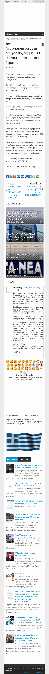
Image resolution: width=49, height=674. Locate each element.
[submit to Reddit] (33, 176)
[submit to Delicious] (26, 176)
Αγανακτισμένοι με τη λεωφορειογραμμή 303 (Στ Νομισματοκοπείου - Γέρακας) (23, 55)
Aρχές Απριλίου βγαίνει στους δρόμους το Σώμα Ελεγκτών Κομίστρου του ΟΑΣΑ (27, 637)
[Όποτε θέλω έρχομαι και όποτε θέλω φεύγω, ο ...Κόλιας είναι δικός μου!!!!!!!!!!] (10, 522)
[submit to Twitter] (11, 176)
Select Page (38, 2)
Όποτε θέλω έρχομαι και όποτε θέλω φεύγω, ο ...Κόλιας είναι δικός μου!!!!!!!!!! (27, 517)
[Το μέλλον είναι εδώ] (10, 543)
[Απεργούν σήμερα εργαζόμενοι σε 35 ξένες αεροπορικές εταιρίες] (10, 473)
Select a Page (12, 34)
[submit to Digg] (22, 176)
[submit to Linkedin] (29, 176)
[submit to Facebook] (7, 176)
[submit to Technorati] (37, 176)
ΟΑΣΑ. (8, 44)
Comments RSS (38, 672)
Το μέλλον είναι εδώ (23, 535)
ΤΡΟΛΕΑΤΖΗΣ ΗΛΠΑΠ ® (26, 668)
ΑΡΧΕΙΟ (24, 459)
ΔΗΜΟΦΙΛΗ (12, 459)
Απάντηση (17, 355)
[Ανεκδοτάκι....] (10, 581)
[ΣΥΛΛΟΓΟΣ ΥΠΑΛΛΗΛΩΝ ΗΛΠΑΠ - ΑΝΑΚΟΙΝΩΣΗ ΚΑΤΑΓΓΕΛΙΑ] (10, 509)
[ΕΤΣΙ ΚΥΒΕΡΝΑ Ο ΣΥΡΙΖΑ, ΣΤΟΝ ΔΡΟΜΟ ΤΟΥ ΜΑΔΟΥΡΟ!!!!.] (10, 489)
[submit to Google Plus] (14, 176)
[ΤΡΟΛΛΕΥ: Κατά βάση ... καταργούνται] (10, 561)
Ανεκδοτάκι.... (20, 574)
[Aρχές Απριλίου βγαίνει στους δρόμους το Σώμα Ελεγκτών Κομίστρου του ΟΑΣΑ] (10, 643)
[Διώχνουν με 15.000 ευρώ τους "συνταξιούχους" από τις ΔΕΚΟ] (10, 625)
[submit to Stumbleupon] (18, 176)
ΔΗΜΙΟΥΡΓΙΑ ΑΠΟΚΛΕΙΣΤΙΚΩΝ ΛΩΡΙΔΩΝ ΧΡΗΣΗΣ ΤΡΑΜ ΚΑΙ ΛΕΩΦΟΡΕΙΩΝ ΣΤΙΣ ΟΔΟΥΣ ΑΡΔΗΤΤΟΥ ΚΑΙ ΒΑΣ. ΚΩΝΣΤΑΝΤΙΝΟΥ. (27, 597)
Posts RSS (26, 672)
